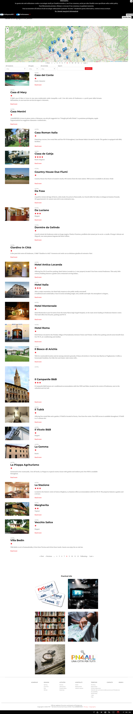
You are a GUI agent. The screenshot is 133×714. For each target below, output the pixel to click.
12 (78, 63)
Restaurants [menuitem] (78, 686)
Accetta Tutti (127, 17)
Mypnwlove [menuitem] (94, 686)
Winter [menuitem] (46, 690)
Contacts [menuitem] (110, 682)
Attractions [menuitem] (63, 686)
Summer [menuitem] (46, 686)
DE (126, 712)
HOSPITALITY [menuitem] (79, 682)
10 (72, 63)
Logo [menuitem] (92, 695)
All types (31, 66)
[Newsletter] (118, 712)
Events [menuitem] (61, 685)
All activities (44, 66)
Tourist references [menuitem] (96, 688)
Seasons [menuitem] (46, 682)
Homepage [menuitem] (34, 682)
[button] (66, 49)
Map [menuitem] (92, 697)
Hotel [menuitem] (76, 685)
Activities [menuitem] (62, 682)
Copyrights (92, 707)
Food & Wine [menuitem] (63, 688)
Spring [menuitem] (45, 685)
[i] (14, 14)
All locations (9, 66)
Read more (38, 85)
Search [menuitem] (121, 682)
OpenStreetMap (118, 61)
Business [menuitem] (62, 690)
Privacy (86, 707)
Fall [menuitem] (45, 688)
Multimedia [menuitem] (94, 693)
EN (130, 712)
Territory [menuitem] (94, 682)
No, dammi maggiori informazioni (66, 11)
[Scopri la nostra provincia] (113, 712)
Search (60, 66)
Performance (24, 14)
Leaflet (111, 61)
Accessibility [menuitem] (94, 691)
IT (123, 712)
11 (75, 63)
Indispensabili (9, 14)
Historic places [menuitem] (79, 688)
